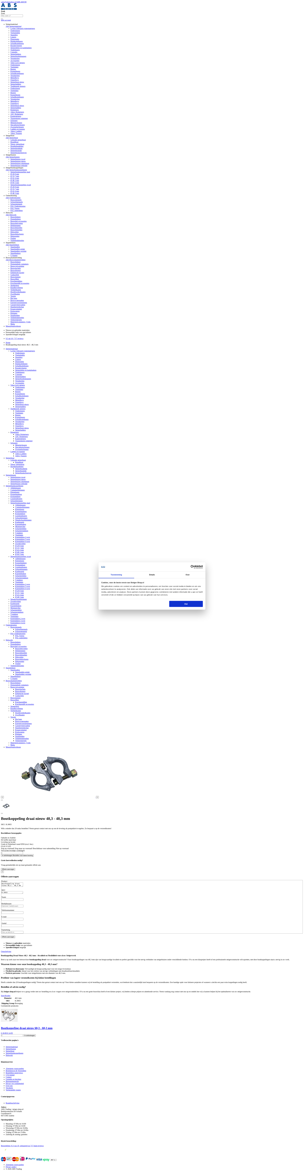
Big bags (13, 298)
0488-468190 (21, 2)
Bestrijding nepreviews (14, 1073)
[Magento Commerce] (9, 9)
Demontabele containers (19, 264)
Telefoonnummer (7, 910)
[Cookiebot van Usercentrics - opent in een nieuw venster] (192, 567)
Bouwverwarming (17, 266)
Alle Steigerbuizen (13, 157)
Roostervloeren (16, 46)
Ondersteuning (11, 625)
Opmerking (5, 930)
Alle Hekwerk (11, 215)
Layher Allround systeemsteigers (22, 28)
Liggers (13, 37)
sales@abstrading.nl (8, 2)
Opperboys (14, 80)
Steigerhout (10, 458)
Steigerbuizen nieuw (18, 161)
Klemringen (14, 492)
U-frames (13, 255)
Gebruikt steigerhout (18, 140)
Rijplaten (13, 313)
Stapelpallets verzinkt (18, 251)
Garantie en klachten (13, 1079)
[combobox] (12, 16)
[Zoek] (2, 18)
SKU (3, 890)
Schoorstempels (16, 204)
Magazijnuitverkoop (13, 326)
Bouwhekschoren (17, 234)
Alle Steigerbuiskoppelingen (16, 170)
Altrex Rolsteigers (17, 112)
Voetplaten (14, 67)
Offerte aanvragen (8, 869)
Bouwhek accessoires (18, 221)
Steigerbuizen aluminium (19, 163)
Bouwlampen (15, 277)
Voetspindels (15, 33)
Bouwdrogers (15, 270)
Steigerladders (15, 54)
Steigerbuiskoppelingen (14, 486)
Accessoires (14, 61)
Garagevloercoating (17, 305)
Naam (3, 897)
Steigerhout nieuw (17, 82)
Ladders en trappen (17, 129)
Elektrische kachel (17, 273)
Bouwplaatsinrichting (14, 681)
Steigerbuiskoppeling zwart (20, 185)
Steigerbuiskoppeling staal (20, 172)
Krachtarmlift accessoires (19, 283)
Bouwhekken (15, 217)
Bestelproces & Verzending (16, 1071)
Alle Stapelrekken (12, 245)
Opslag (13, 238)
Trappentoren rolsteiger (19, 118)
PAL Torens (14, 208)
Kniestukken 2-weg (22, 537)
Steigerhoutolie (16, 151)
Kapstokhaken (20, 524)
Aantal (3, 923)
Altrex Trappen (16, 133)
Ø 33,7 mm (14, 176)
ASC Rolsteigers (16, 114)
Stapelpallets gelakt (17, 249)
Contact (9, 1077)
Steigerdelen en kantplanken (21, 48)
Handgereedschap (17, 307)
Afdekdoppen (15, 488)
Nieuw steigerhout (17, 144)
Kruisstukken (15, 497)
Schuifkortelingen (17, 43)
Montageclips (20, 527)
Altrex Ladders (16, 131)
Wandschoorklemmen (23, 520)
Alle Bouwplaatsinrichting (15, 260)
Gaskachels (14, 275)
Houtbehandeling (16, 146)
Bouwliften (14, 279)
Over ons (9, 1086)
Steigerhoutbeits (16, 148)
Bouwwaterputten (17, 300)
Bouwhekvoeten (16, 223)
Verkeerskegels (16, 320)
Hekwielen (14, 232)
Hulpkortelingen (16, 41)
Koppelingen (15, 71)
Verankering (15, 58)
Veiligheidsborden (17, 240)
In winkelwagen (29, 1035)
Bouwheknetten (16, 230)
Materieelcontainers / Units (20, 322)
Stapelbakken (15, 253)
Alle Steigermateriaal (13, 26)
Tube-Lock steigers (17, 63)
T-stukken (19, 533)
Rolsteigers (14, 110)
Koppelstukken (16, 494)
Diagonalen (14, 39)
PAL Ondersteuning (17, 206)
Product (4, 881)
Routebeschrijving (12, 1103)
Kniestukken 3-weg (22, 539)
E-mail (3, 917)
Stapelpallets (15, 247)
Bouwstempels (15, 200)
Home (8, 343)
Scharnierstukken (21, 531)
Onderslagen (15, 31)
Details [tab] (152, 575)
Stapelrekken (10, 668)
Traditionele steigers (17, 86)
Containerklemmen (17, 490)
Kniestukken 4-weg (22, 541)
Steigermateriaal (12, 349)
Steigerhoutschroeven (18, 153)
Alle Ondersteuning (13, 198)
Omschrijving (6, 951)
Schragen (13, 121)
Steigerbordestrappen (18, 56)
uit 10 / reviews (14, 339)
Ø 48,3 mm (14, 181)
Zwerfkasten (15, 294)
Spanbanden (15, 315)
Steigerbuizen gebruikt (18, 166)
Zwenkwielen (20, 544)
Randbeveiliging (16, 288)
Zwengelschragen (17, 127)
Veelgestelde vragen (13, 1090)
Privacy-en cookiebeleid (15, 1084)
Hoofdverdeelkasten (18, 292)
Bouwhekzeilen (16, 228)
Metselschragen (16, 123)
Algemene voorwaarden (15, 1069)
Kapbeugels (19, 522)
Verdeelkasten (15, 290)
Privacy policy (11, 1167)
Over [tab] (188, 575)
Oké (186, 604)
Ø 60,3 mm (14, 183)
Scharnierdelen (20, 529)
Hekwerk (9, 640)
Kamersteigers (15, 116)
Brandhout (14, 142)
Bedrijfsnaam (6, 904)
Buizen (13, 69)
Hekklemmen (15, 226)
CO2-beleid (10, 1075)
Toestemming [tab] (116, 575)
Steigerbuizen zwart (17, 159)
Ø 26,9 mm (14, 174)
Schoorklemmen (16, 501)
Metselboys (14, 78)
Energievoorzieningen (18, 303)
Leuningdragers (16, 499)
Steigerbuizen (11, 475)
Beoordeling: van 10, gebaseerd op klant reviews (22, 1146)
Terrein (13, 296)
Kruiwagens (15, 311)
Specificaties (5, 996)
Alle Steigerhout (12, 138)
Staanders (14, 35)
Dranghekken (15, 219)
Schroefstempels (16, 202)
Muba (12, 324)
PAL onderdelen (16, 211)
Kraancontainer (16, 309)
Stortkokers (14, 285)
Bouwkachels (15, 268)
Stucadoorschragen (17, 125)
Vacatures (9, 1088)
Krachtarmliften (16, 281)
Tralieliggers (15, 50)
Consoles (13, 52)
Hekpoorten (14, 236)
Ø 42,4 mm (14, 178)
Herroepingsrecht (12, 1081)
